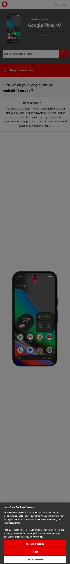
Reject (35, 551)
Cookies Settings (35, 559)
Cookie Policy (36, 536)
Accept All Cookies (35, 544)
